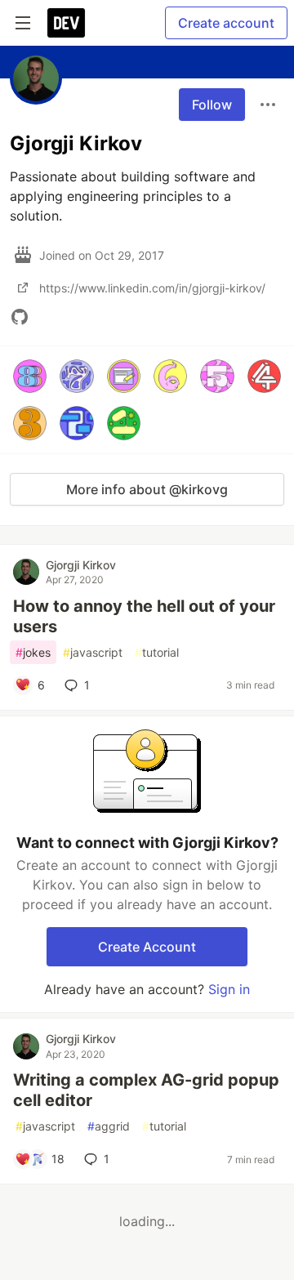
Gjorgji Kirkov (81, 565)
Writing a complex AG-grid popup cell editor (146, 1090)
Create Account (147, 947)
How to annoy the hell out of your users (144, 616)
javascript (92, 652)
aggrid (108, 1126)
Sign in (229, 989)
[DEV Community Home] (66, 23)
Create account (226, 23)
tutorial (157, 652)
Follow (212, 104)
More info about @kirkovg (147, 489)
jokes (33, 652)
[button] (30, 376)
